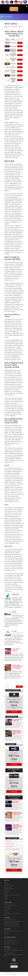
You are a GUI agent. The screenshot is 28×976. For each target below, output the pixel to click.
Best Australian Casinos (9, 942)
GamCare (6, 891)
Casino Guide (14, 26)
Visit (20, 42)
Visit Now (14, 712)
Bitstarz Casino (14, 780)
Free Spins (6, 932)
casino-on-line (8, 26)
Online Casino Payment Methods (11, 905)
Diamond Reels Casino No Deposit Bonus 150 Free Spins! (17, 732)
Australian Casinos (9, 843)
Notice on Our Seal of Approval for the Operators (12, 895)
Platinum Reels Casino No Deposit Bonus (12, 921)
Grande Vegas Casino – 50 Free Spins (12, 924)
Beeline (14, 612)
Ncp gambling (7, 890)
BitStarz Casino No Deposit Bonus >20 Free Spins (17, 813)
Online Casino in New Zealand (12, 849)
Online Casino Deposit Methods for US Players (17, 666)
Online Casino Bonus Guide (9, 904)
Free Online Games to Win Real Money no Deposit (12, 914)
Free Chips (6, 910)
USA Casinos (8, 841)
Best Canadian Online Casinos (10, 940)
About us (6, 882)
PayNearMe (15, 594)
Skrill (8, 323)
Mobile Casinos (7, 907)
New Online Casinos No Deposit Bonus (12, 930)
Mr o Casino (14, 753)
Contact (5, 893)
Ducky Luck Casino (14, 859)
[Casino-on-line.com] (13, 11)
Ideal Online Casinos (15, 649)
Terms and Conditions (8, 885)
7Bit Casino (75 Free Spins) (16, 801)
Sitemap (5, 899)
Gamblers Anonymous (8, 888)
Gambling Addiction (8, 887)
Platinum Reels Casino (14, 699)
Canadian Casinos (9, 846)
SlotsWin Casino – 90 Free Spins (17, 720)
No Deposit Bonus (7, 908)
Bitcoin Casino (7, 912)
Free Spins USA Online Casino (10, 919)
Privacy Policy (7, 883)
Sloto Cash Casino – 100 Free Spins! (11, 926)
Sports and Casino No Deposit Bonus (11, 922)
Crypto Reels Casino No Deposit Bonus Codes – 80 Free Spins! (17, 826)
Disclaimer (6, 897)
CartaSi (14, 631)
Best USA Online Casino (9, 939)
